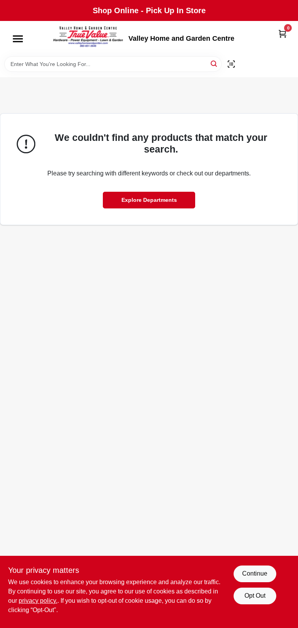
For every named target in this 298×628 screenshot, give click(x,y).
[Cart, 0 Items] (282, 33)
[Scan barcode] (231, 64)
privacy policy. (38, 600)
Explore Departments (149, 200)
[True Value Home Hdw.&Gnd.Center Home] (88, 38)
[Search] (214, 63)
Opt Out (254, 595)
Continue (254, 573)
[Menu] (18, 39)
